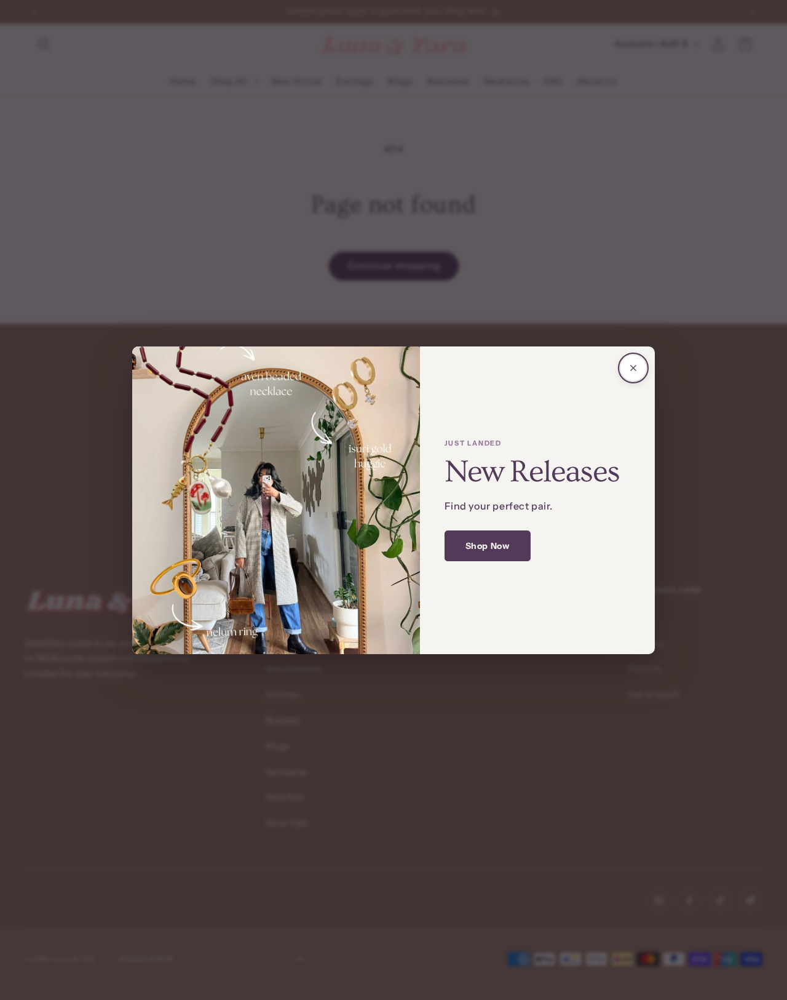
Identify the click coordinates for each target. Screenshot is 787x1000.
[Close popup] (633, 368)
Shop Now (487, 545)
